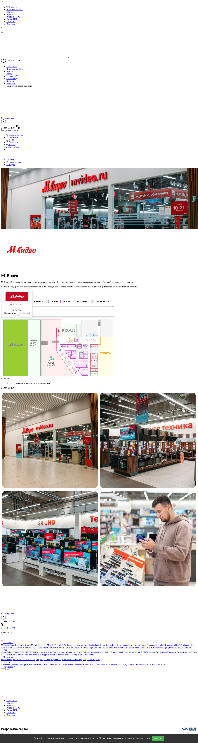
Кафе (5, 650)
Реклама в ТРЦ (13, 17)
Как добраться (7, 118)
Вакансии (10, 24)
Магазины (8, 642)
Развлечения (9, 667)
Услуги (6, 662)
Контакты (10, 21)
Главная (10, 160)
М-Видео (10, 164)
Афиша (9, 12)
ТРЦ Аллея (11, 7)
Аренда (9, 14)
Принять (157, 738)
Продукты (8, 657)
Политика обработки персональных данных (26, 723)
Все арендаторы (13, 162)
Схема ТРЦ (11, 19)
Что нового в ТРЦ (14, 9)
